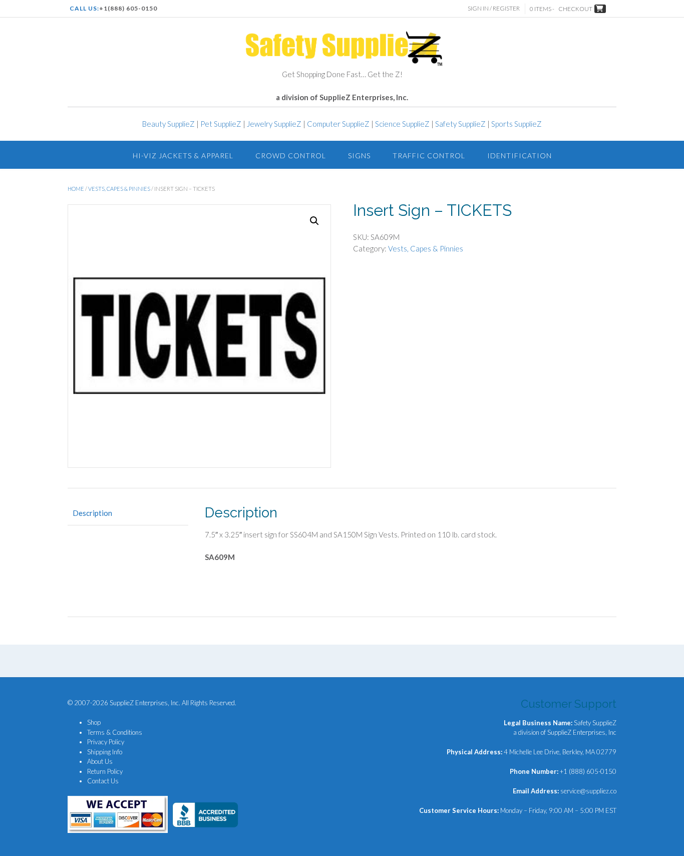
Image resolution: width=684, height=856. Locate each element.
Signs (359, 155)
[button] (314, 221)
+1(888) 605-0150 (128, 8)
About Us (100, 761)
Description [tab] (92, 512)
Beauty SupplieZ (168, 123)
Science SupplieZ (402, 123)
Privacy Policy (105, 742)
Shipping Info (104, 752)
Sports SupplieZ (516, 123)
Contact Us (103, 781)
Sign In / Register (494, 8)
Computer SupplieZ (338, 123)
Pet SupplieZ (220, 123)
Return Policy (105, 771)
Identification (519, 155)
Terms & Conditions (114, 732)
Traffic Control (429, 155)
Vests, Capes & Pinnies (119, 188)
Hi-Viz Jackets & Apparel (183, 155)
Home (76, 188)
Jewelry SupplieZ (274, 123)
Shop (94, 722)
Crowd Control (290, 155)
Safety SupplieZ (460, 123)
